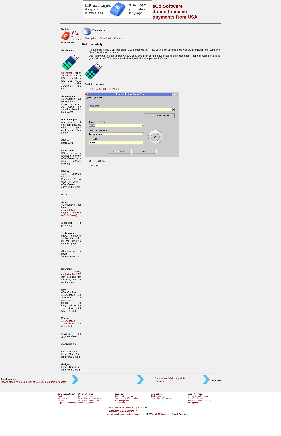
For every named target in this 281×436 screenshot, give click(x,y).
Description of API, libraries (126, 398)
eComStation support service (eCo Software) (71, 213)
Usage (61, 400)
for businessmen (85, 396)
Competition (120, 403)
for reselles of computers (88, 400)
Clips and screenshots (67, 403)
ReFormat (66, 73)
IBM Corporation (163, 414)
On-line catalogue (158, 396)
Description (90, 38)
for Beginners (193, 403)
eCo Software (125, 408)
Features (62, 396)
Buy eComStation (195, 398)
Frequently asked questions (199, 400)
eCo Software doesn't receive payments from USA (175, 12)
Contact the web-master (198, 396)
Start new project (122, 400)
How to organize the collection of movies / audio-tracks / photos (33, 382)
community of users (86, 403)
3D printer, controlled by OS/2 (71, 272)
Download (105, 38)
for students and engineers (89, 398)
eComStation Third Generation (71, 322)
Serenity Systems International (131, 414)
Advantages (63, 398)
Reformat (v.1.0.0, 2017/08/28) (104, 89)
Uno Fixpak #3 (74, 34)
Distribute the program (124, 396)
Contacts (118, 38)
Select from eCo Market (161, 398)
